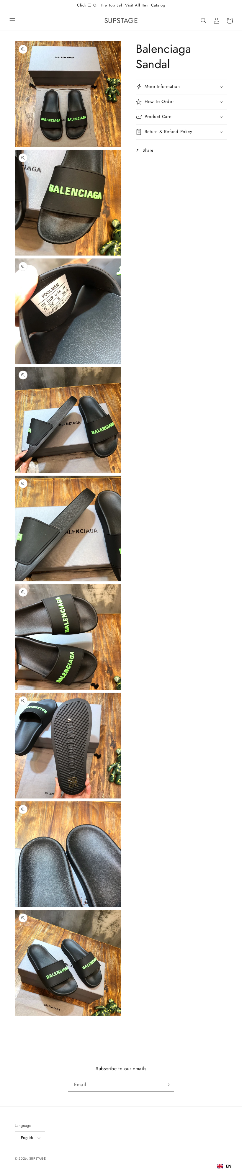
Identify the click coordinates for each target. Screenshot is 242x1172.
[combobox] (224, 1166)
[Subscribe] (167, 1085)
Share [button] (148, 150)
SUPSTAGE (37, 1158)
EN (229, 1166)
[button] (12, 20)
